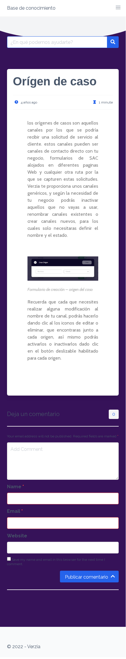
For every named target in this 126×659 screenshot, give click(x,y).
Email (15, 511)
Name (15, 486)
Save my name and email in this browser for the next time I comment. (56, 562)
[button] (118, 7)
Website (17, 536)
